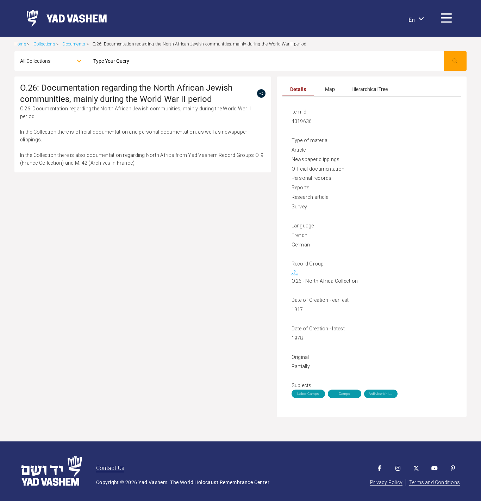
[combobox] (44, 61)
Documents (73, 44)
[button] (446, 18)
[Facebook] (380, 468)
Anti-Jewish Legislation (381, 394)
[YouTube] (434, 468)
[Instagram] (398, 468)
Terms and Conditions (434, 482)
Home (20, 44)
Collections (44, 44)
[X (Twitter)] (416, 468)
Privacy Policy (386, 482)
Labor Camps (308, 394)
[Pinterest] (453, 468)
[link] (64, 18)
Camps (344, 394)
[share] (261, 93)
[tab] (298, 89)
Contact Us (110, 468)
